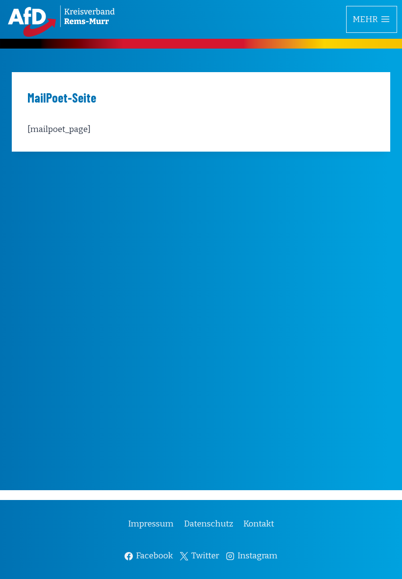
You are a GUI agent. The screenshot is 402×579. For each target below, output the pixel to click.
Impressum (151, 524)
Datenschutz (208, 524)
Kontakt (258, 524)
